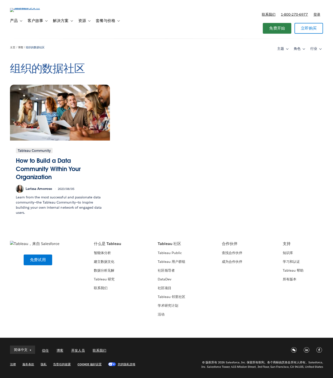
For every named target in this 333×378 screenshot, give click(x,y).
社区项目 (164, 288)
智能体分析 (102, 253)
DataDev (164, 279)
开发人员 (78, 350)
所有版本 (289, 279)
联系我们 (268, 14)
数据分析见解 (104, 270)
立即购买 (309, 28)
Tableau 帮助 (293, 270)
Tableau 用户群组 (171, 261)
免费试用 (38, 259)
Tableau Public (170, 253)
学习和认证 (291, 261)
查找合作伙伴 (232, 253)
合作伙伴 (229, 243)
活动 (161, 314)
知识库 (288, 253)
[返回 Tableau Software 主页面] (28, 7)
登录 (316, 14)
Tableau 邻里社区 (171, 297)
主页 (12, 47)
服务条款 (28, 364)
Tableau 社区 (169, 243)
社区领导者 (166, 270)
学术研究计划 (168, 305)
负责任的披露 (62, 364)
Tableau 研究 (104, 279)
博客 (20, 47)
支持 (287, 243)
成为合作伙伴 (232, 261)
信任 (45, 350)
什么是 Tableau (107, 243)
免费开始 (277, 28)
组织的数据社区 (35, 47)
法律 (13, 364)
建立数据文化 (104, 261)
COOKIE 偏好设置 (90, 364)
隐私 (44, 364)
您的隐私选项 (126, 364)
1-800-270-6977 (294, 14)
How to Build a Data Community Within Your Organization (48, 169)
